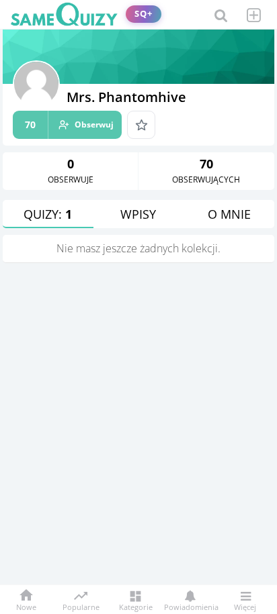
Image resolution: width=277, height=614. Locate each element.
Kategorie (136, 606)
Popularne (81, 606)
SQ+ (143, 13)
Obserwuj (69, 124)
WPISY (138, 214)
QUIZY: (48, 214)
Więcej (245, 606)
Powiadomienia (190, 606)
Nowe (26, 606)
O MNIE (229, 214)
